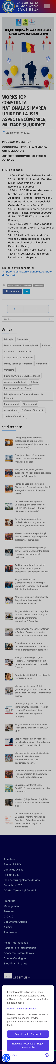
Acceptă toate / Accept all (28, 1034)
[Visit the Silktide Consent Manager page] (47, 1055)
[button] (6, 1058)
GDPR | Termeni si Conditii (21, 1008)
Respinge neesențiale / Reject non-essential (28, 1045)
